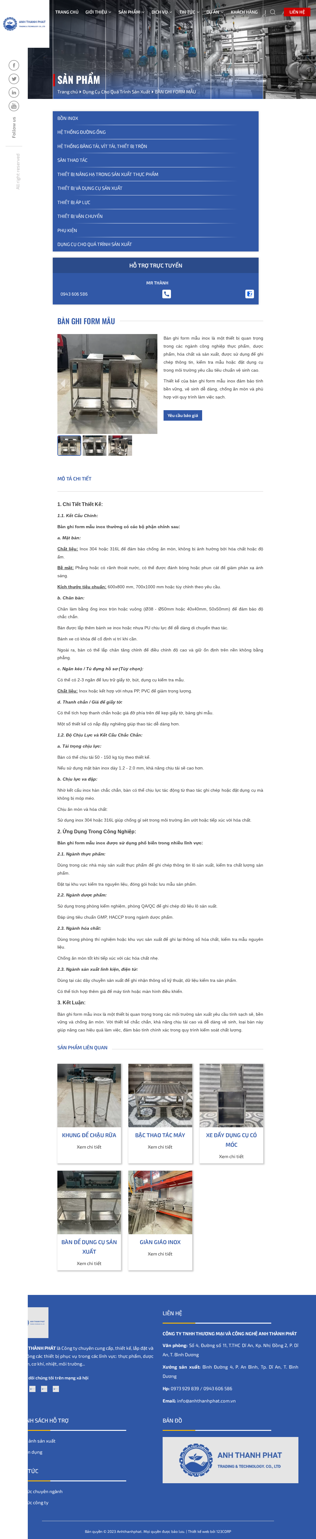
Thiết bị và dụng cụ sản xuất (90, 188)
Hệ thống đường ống (81, 132)
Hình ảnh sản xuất (37, 1440)
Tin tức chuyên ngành (40, 1491)
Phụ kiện (67, 230)
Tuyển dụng (30, 1452)
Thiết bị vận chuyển (80, 216)
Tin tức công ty (33, 1502)
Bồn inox (67, 118)
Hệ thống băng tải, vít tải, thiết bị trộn (102, 146)
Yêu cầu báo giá (183, 415)
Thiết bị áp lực (73, 202)
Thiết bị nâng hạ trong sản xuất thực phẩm (107, 174)
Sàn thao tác (72, 160)
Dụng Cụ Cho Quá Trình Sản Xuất (94, 244)
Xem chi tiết (89, 1146)
